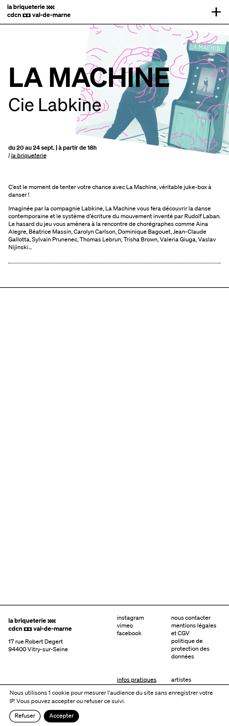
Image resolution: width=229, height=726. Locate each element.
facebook (129, 633)
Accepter (61, 715)
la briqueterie (29, 155)
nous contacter (191, 617)
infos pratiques (137, 679)
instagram (130, 617)
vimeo (125, 625)
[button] (216, 12)
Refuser (25, 715)
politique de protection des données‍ (190, 648)
